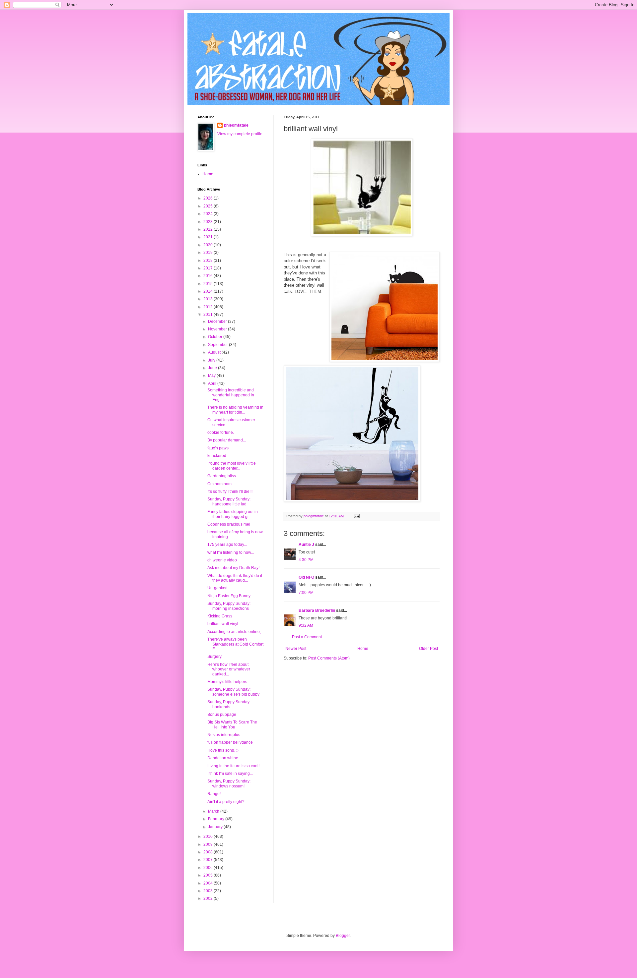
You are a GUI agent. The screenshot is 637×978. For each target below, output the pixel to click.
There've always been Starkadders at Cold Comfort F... (235, 644)
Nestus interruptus (223, 734)
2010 (208, 836)
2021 (208, 237)
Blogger (343, 935)
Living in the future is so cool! (233, 766)
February (216, 819)
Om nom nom (219, 484)
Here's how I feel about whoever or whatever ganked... (228, 669)
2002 (208, 898)
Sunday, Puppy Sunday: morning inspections (228, 605)
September (218, 344)
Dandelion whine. (223, 758)
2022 (208, 229)
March (214, 811)
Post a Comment (307, 637)
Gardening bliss (221, 476)
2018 (208, 260)
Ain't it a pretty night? (226, 801)
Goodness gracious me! (228, 524)
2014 (208, 291)
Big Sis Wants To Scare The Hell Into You (232, 724)
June (213, 368)
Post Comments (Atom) (329, 658)
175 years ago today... (227, 544)
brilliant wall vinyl (222, 623)
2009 (208, 844)
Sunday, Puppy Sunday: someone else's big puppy (233, 691)
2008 (208, 852)
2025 (208, 206)
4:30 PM (306, 559)
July (212, 360)
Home (362, 648)
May (212, 375)
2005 (208, 875)
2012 (208, 307)
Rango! (214, 793)
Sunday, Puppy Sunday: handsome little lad (228, 501)
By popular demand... (226, 440)
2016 (208, 275)
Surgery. (214, 656)
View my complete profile (239, 134)
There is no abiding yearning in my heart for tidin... (235, 409)
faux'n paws (218, 448)
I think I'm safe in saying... (230, 773)
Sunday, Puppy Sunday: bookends (228, 704)
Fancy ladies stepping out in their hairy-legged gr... (232, 514)
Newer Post (295, 648)
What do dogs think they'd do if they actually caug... (234, 578)
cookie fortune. (220, 432)
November (218, 329)
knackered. (217, 455)
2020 (208, 245)
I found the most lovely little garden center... (231, 465)
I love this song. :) (223, 750)
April (212, 383)
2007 (208, 859)
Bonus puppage (221, 714)
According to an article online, (234, 631)
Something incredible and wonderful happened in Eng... (230, 395)
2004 (208, 883)
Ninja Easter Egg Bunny (228, 596)
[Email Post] (356, 516)
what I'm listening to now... (230, 552)
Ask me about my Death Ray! (233, 567)
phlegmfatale (236, 125)
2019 (208, 252)
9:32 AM (306, 625)
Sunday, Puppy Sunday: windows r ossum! (228, 783)
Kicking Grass (219, 616)
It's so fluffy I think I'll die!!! (229, 491)
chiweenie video (222, 560)
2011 (208, 314)
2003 (208, 891)
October (215, 336)
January (216, 827)
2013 (208, 299)
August (215, 352)
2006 (208, 867)
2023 (208, 221)
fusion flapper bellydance (230, 742)
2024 (208, 213)
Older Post (428, 648)
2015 (208, 283)
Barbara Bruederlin (317, 610)
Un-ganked (217, 588)
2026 (208, 198)
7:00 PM (306, 592)
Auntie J (306, 544)
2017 (208, 268)
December (218, 321)
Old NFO (306, 577)
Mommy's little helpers (227, 681)
